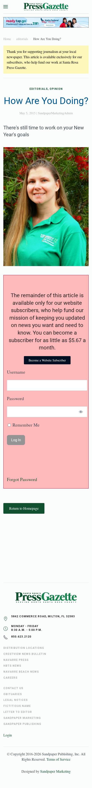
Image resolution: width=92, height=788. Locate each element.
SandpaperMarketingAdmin (55, 113)
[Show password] (81, 411)
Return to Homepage (24, 508)
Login (7, 735)
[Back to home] (46, 6)
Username (16, 372)
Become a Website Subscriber (47, 360)
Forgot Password (22, 479)
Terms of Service (58, 759)
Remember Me (25, 425)
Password (15, 398)
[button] (5, 6)
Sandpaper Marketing (55, 771)
